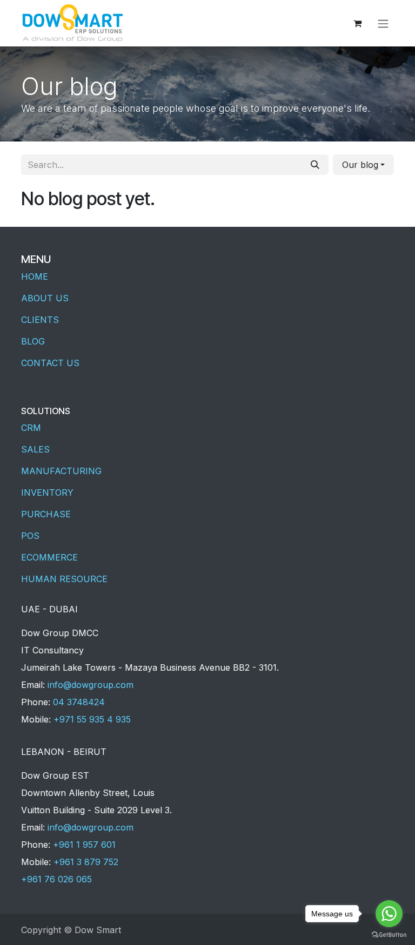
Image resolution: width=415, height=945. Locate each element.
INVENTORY (47, 492)
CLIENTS (40, 319)
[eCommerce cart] (357, 23)
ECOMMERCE (49, 557)
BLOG (33, 341)
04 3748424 (79, 702)
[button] (363, 164)
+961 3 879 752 (85, 861)
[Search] (315, 164)
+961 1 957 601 (84, 844)
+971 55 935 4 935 (92, 719)
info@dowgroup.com (90, 684)
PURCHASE (46, 514)
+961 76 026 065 (56, 879)
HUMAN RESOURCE (64, 578)
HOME (34, 276)
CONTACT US (50, 362)
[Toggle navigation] (383, 23)
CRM (31, 427)
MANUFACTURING (61, 470)
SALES (35, 449)
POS (30, 535)
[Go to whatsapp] (389, 913)
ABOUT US (45, 298)
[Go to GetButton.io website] (389, 934)
